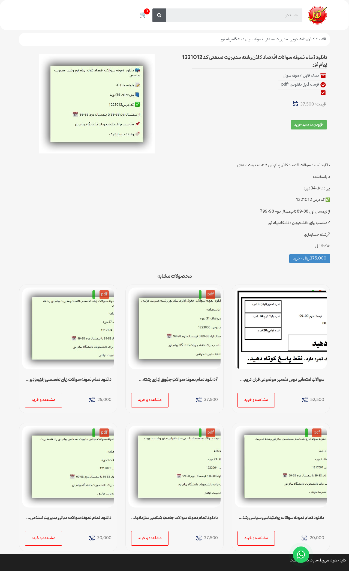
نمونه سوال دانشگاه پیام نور (242, 39)
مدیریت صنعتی (276, 39)
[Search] (159, 15)
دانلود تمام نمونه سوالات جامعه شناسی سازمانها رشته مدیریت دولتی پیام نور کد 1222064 (176, 520)
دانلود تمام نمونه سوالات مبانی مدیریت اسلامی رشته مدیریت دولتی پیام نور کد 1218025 (71, 520)
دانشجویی (298, 39)
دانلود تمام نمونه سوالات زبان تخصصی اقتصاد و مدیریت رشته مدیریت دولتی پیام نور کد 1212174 (70, 381)
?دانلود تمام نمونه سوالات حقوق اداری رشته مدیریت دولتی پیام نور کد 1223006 (180, 381)
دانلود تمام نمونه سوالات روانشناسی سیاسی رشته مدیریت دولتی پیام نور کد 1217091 (282, 520)
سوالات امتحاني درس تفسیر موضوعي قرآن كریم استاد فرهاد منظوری (284, 381)
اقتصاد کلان (316, 39)
